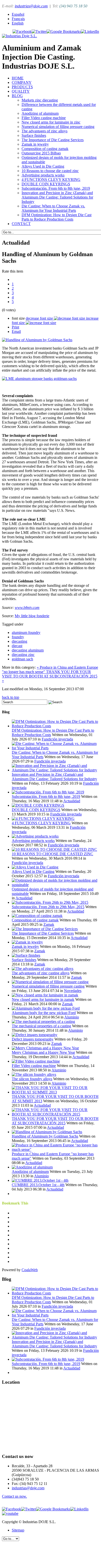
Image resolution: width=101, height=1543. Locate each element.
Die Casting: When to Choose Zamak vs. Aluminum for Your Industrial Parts (53, 208)
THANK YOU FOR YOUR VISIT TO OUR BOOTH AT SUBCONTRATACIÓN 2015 (55, 1120)
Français (18, 19)
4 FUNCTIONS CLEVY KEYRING (51, 179)
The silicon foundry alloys (32, 1079)
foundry (18, 637)
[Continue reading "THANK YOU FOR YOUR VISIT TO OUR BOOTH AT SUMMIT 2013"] (55, 1092)
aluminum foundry (26, 632)
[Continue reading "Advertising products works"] (35, 836)
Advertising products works (43, 175)
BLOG (17, 96)
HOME (18, 78)
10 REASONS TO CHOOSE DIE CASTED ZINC (52, 854)
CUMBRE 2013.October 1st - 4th (38, 1185)
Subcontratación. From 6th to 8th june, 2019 (56, 188)
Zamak (48, 924)
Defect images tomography (32, 1039)
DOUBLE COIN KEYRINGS (46, 184)
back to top (10, 697)
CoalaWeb (30, 1270)
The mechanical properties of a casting (41, 1026)
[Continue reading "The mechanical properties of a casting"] (43, 1021)
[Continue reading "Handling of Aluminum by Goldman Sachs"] (47, 1132)
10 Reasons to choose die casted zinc (50, 171)
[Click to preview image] (37, 340)
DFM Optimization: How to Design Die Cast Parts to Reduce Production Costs (56, 217)
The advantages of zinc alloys (44, 131)
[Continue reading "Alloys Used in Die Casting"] (35, 867)
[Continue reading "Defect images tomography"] (34, 1035)
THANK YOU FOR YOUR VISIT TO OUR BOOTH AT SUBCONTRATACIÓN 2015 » (49, 676)
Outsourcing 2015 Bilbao (41, 153)
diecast (17, 646)
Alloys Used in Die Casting (43, 166)
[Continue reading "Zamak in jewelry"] (27, 942)
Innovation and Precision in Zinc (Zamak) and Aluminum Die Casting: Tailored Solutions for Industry (57, 197)
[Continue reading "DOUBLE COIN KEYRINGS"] (38, 805)
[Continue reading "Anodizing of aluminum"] (32, 1167)
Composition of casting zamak (45, 149)
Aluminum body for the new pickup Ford (44, 1013)
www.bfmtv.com (27, 607)
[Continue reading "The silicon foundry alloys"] (34, 1074)
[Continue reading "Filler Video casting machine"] (36, 1061)
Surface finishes (34, 135)
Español (18, 14)
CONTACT (21, 224)
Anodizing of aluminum (40, 113)
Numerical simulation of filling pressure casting (58, 127)
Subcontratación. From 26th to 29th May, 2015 (48, 907)
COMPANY (22, 82)
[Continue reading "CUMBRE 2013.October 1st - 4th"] (40, 1180)
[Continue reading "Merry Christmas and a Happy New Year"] (45, 1048)
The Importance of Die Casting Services (53, 140)
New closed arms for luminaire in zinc (51, 122)
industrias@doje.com (31, 6)
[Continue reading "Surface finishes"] (26, 955)
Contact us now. (14, 1496)
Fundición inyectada (57, 739)
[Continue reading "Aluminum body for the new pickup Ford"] (46, 1008)
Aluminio (71, 1017)
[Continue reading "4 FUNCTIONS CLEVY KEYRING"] (43, 818)
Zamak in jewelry (35, 144)
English (18, 23)
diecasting (19, 641)
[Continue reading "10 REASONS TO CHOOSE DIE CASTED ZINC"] (54, 849)
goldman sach (22, 659)
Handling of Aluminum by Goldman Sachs (45, 1136)
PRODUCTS (22, 87)
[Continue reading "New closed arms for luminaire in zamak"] (45, 995)
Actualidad (71, 801)
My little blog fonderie (32, 616)
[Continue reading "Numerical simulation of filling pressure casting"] (50, 982)
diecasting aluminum (28, 650)
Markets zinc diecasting (40, 100)
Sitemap (18, 1530)
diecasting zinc (23, 654)
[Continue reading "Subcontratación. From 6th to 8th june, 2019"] (48, 792)
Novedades (72, 991)
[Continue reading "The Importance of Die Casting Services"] (45, 929)
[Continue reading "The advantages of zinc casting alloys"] (42, 968)
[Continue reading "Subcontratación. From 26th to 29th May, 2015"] (50, 902)
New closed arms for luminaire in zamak (43, 999)
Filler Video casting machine (44, 118)
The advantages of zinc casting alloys (40, 973)
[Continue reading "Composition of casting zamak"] (37, 916)
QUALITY (21, 91)
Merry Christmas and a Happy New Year (43, 1052)
